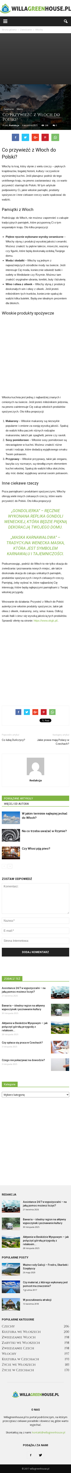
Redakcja (14, 125)
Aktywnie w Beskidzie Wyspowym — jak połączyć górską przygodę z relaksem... (25, 1027)
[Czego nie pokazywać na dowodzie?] (60, 1064)
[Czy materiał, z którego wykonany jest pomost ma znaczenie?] (11, 1287)
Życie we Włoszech (19, 1364)
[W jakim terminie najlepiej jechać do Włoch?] (11, 817)
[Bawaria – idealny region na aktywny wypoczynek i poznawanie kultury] (60, 1010)
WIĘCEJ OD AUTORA (16, 803)
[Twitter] (40, 1455)
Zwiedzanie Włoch (19, 1337)
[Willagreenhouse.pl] (35, 8)
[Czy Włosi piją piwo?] (11, 853)
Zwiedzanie (9, 109)
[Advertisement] (35, 58)
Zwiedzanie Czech (18, 1348)
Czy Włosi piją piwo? (36, 848)
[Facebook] (30, 1455)
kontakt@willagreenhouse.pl (48, 1432)
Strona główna (9, 29)
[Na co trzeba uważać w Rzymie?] (11, 835)
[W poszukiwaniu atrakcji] (11, 1304)
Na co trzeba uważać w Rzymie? (44, 831)
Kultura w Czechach (20, 1359)
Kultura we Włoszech (21, 1332)
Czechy (8, 1326)
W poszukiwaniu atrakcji (37, 1299)
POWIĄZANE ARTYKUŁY (18, 798)
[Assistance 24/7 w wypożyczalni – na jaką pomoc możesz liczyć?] (60, 992)
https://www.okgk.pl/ (46, 620)
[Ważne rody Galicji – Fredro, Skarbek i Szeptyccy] (11, 1269)
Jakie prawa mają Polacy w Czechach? (53, 741)
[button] (66, 21)
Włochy (20, 109)
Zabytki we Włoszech (21, 1343)
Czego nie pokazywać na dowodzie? (23, 1060)
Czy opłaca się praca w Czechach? (22, 1042)
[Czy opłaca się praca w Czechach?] (60, 1047)
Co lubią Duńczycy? (13, 740)
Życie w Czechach (18, 1370)
